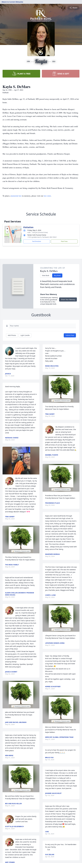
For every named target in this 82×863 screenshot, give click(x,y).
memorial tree (16, 195)
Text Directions (36, 241)
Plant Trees (64, 241)
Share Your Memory (68, 299)
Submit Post (70, 335)
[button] (13, 232)
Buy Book (57, 275)
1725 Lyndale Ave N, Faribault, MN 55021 (42, 237)
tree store (47, 195)
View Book (45, 275)
